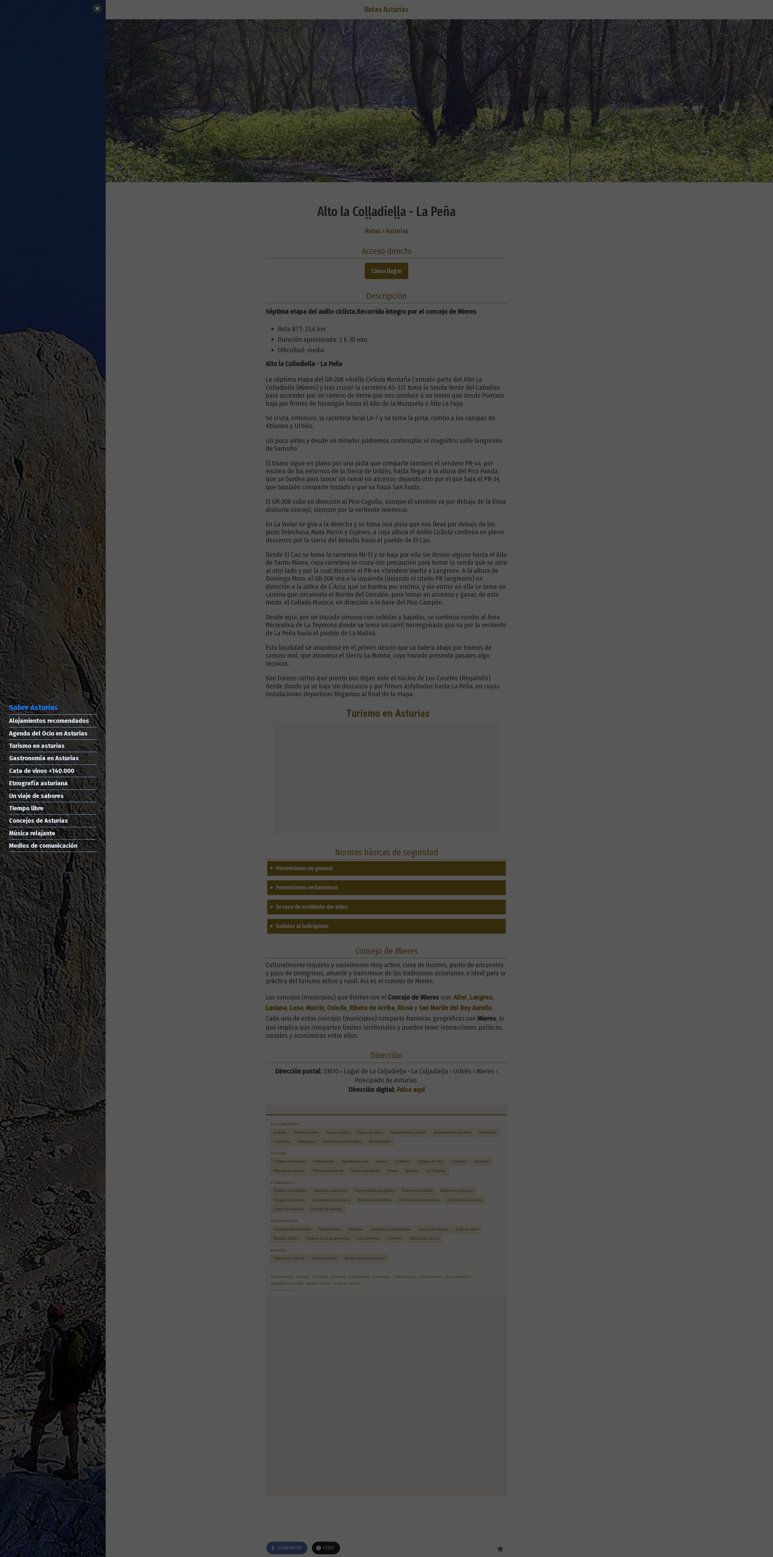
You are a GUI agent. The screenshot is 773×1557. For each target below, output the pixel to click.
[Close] (97, 8)
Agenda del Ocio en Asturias (48, 733)
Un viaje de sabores (36, 795)
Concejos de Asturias (38, 820)
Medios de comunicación (43, 845)
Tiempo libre (26, 808)
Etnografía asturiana (38, 783)
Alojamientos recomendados (49, 720)
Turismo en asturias (37, 745)
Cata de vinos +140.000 (41, 770)
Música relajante (32, 833)
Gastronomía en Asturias (44, 758)
